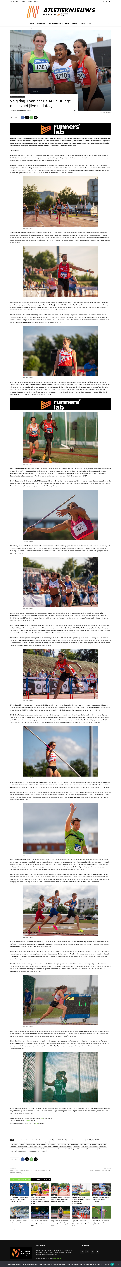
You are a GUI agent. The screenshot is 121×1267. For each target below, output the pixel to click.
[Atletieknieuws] (60, 12)
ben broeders (81, 1139)
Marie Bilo (13, 1146)
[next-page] (14, 1229)
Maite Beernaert (102, 1144)
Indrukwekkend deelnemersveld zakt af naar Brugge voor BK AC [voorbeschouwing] (30, 1172)
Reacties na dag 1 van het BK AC (100, 1171)
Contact (23, 1)
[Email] (36, 117)
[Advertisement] (60, 1131)
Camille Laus (14, 1142)
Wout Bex (43, 1151)
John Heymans (51, 1144)
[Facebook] (100, 1)
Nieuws (17, 28)
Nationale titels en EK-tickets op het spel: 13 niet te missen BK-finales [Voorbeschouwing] (60, 1199)
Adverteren (36, 1)
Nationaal (23, 28)
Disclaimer (29, 1)
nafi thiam (55, 1146)
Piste (23, 96)
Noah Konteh (85, 1146)
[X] (106, 1)
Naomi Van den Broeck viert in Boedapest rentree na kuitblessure (100, 1199)
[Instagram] (103, 1)
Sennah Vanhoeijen (70, 1149)
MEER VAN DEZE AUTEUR (41, 1179)
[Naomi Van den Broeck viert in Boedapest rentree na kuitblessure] (101, 1189)
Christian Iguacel (23, 1142)
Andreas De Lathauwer (40, 1139)
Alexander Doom (20, 1139)
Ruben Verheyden (58, 1149)
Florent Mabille (81, 1142)
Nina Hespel (77, 1146)
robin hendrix (35, 1149)
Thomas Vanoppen (92, 1149)
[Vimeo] (109, 1)
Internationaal (75, 1195)
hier (41, 1118)
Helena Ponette (91, 1142)
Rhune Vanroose (26, 1149)
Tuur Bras (13, 1151)
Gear (67, 23)
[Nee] (119, 1264)
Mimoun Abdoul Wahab (45, 1146)
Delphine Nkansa (33, 1142)
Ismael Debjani (31, 1144)
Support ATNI (86, 23)
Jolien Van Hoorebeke (73, 1144)
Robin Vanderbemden (46, 1149)
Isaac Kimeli (22, 1144)
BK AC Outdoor (98, 1139)
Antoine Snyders (72, 1139)
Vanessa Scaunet (22, 1151)
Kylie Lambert (92, 1144)
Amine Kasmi (29, 1139)
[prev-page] (11, 1229)
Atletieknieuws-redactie (19, 110)
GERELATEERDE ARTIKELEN (20, 1179)
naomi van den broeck (65, 1146)
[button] (108, 24)
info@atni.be (57, 1258)
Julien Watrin (83, 1144)
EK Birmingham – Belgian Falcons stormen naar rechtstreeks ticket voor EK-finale (19, 1199)
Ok (112, 1264)
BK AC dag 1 (90, 1139)
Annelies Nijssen (52, 1139)
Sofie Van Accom (81, 1149)
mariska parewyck (22, 1146)
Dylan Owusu (62, 1142)
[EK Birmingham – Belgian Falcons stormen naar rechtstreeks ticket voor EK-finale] (19, 1189)
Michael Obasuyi (33, 1146)
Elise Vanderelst (71, 1142)
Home (32, 23)
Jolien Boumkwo (61, 1144)
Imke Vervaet (14, 1144)
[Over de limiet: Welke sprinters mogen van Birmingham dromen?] (19, 1212)
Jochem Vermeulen (41, 1144)
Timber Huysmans (103, 1149)
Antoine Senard (62, 1139)
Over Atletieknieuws (15, 1)
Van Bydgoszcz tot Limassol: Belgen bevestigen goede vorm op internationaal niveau (101, 1222)
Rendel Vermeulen (15, 1149)
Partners (74, 23)
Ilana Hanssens (100, 1142)
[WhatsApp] (31, 117)
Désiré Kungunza (44, 1142)
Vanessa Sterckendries (33, 1151)
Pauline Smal (93, 1146)
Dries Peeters (53, 1142)
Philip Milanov (102, 1146)
